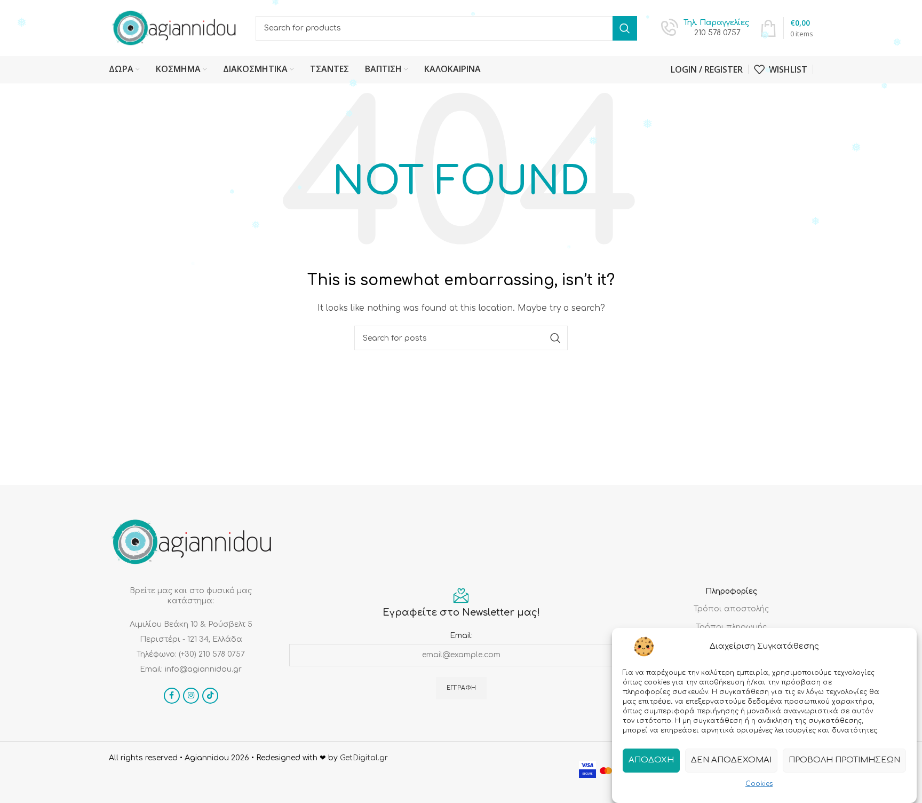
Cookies (759, 784)
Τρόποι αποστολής (731, 609)
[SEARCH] (625, 28)
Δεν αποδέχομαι (731, 760)
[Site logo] (174, 27)
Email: (461, 636)
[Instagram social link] (191, 696)
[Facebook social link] (172, 696)
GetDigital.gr (364, 758)
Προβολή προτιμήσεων (844, 760)
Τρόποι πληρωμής (731, 627)
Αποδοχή (651, 760)
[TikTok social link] (210, 696)
